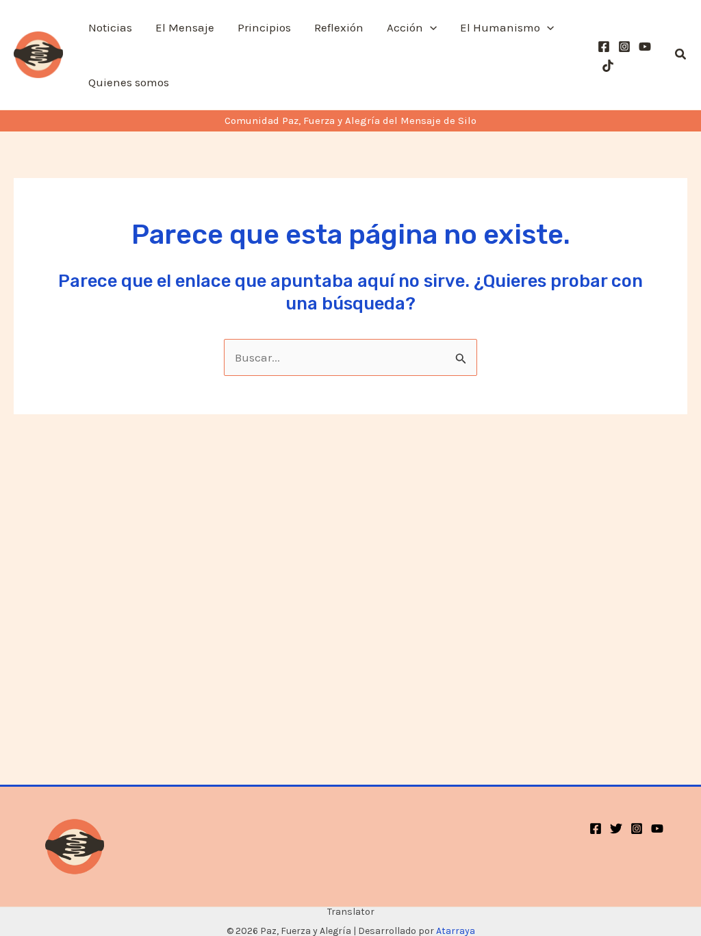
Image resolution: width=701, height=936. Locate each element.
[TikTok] (608, 66)
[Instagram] (624, 46)
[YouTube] (645, 46)
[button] (430, 27)
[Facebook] (604, 46)
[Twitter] (616, 828)
